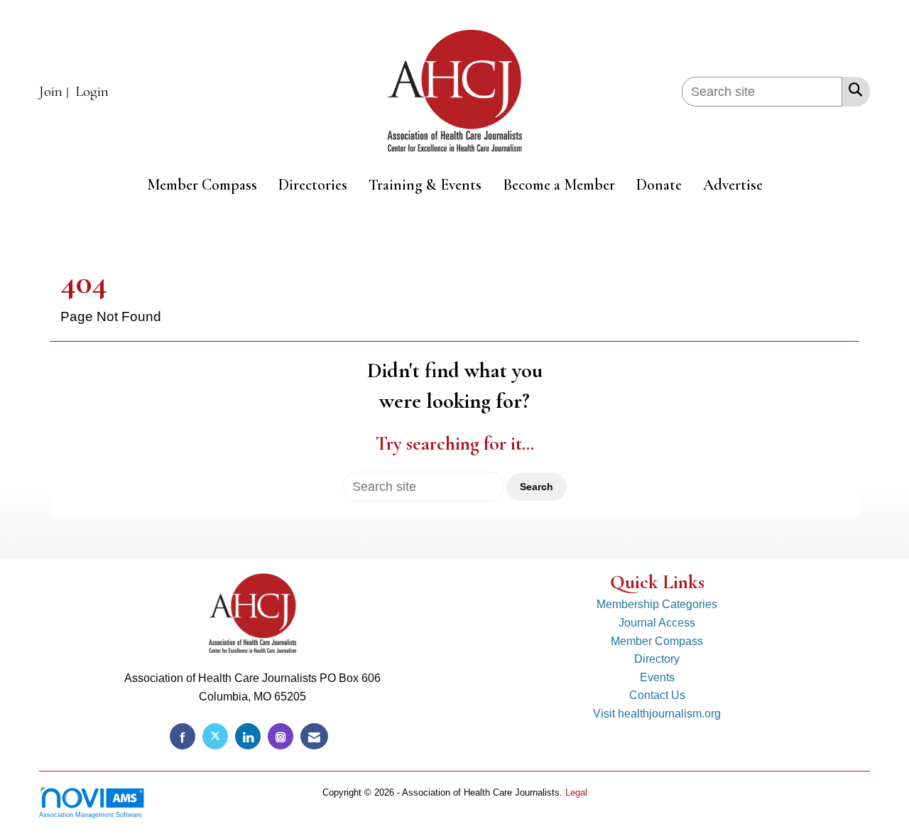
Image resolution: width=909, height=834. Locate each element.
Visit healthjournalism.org (657, 714)
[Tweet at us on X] (215, 736)
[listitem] (55, 92)
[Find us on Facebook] (182, 736)
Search (536, 486)
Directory (657, 659)
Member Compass (202, 184)
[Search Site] (852, 89)
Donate (659, 184)
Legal (576, 792)
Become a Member (559, 184)
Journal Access (657, 623)
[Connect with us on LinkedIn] (248, 736)
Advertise (733, 184)
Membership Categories (657, 604)
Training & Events (425, 184)
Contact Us (657, 695)
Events (657, 677)
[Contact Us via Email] (314, 736)
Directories (312, 184)
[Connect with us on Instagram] (280, 736)
